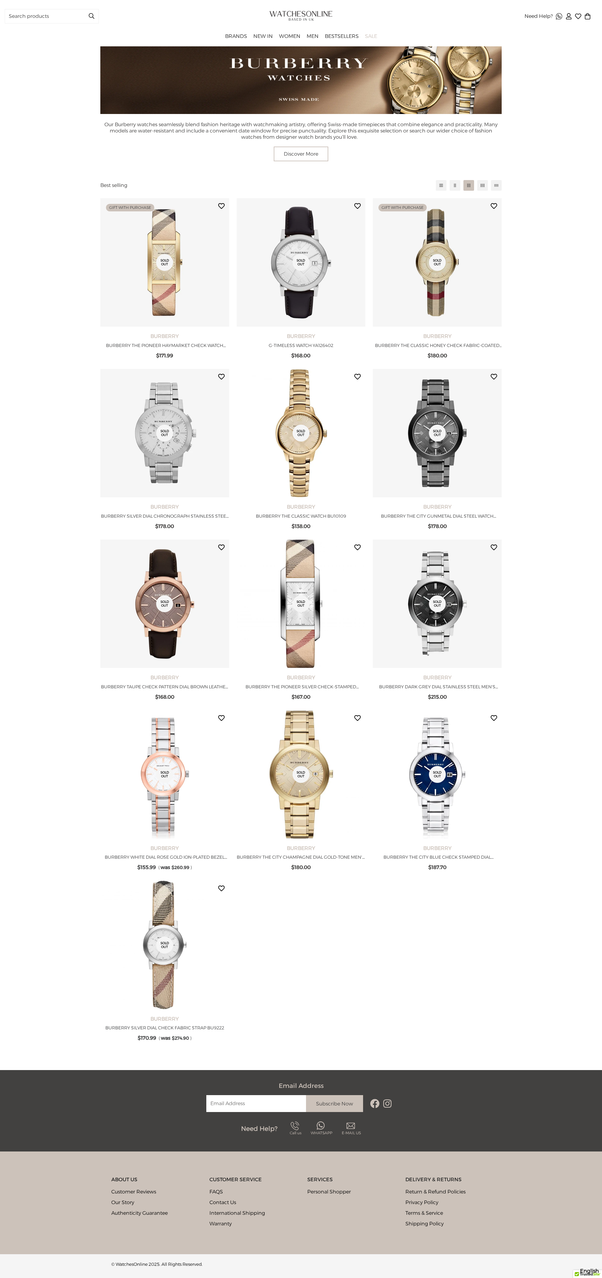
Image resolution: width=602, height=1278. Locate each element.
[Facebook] (374, 1103)
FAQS (216, 1192)
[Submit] (91, 16)
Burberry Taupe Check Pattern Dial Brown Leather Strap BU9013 (165, 687)
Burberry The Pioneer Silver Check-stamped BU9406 (301, 687)
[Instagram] (387, 1103)
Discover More (301, 154)
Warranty (220, 1224)
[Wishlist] (578, 16)
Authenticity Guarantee (139, 1213)
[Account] (568, 16)
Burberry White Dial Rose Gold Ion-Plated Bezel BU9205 (164, 857)
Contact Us (222, 1202)
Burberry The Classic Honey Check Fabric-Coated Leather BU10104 (437, 346)
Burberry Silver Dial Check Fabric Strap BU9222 (164, 1028)
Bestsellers (342, 36)
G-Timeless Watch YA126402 (301, 345)
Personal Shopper (329, 1192)
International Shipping (237, 1213)
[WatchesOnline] (301, 16)
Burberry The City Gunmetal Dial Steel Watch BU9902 (437, 516)
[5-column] (496, 185)
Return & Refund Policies (435, 1192)
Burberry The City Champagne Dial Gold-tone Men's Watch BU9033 (301, 857)
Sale (371, 36)
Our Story (122, 1202)
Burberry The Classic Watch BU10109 (301, 516)
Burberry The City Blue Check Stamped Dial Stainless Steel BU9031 (437, 857)
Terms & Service (424, 1213)
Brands (236, 36)
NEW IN (263, 36)
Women (289, 36)
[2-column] (455, 185)
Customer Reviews (133, 1192)
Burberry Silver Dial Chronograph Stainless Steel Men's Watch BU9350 (164, 516)
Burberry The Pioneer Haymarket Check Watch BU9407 (164, 346)
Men (313, 36)
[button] (587, 16)
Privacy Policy (421, 1202)
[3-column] (468, 185)
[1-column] (441, 185)
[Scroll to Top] (590, 1244)
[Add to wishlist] (221, 206)
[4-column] (482, 185)
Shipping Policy (424, 1224)
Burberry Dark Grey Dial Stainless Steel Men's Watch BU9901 (437, 687)
